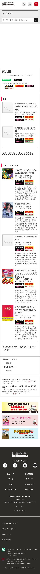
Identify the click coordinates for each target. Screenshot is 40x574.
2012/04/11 (23, 281)
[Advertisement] (20, 46)
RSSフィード (6, 534)
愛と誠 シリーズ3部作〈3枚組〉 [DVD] (26, 238)
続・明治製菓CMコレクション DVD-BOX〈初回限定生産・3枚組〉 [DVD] (25, 310)
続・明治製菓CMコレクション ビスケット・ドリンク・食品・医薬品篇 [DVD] (26, 273)
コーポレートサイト (20, 510)
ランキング (29, 484)
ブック (11, 479)
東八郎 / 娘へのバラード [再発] (25, 129)
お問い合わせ (6, 539)
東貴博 (8, 363)
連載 (11, 484)
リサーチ (29, 479)
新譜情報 (29, 473)
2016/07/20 (23, 178)
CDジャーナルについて (10, 523)
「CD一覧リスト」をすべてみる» (17, 152)
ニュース (11, 473)
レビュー (29, 489)
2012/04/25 (23, 209)
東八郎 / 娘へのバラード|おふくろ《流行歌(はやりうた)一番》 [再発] (26, 106)
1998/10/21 (25, 114)
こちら (28, 381)
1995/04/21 (25, 136)
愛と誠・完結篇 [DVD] (23, 204)
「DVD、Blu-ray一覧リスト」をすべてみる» (19, 348)
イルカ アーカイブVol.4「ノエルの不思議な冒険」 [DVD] (26, 171)
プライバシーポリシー (9, 529)
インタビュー (11, 489)
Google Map (20, 507)
